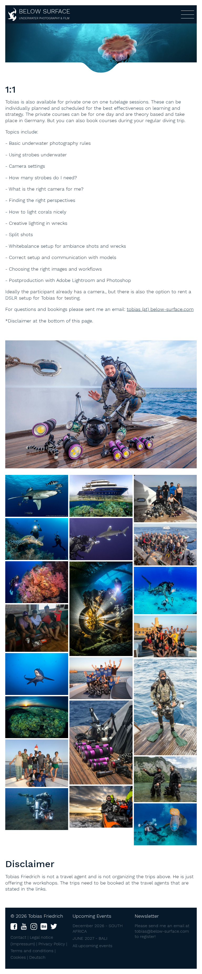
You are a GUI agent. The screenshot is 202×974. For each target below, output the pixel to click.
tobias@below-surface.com (162, 931)
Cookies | (20, 957)
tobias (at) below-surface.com (160, 309)
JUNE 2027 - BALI (90, 938)
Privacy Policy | (52, 943)
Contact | (20, 937)
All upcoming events (92, 945)
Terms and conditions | (33, 950)
